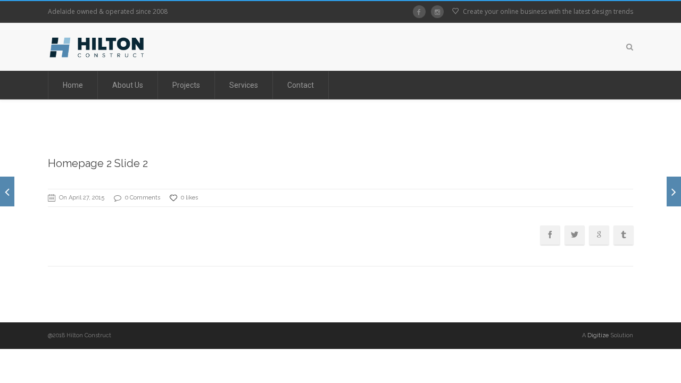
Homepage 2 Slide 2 (98, 163)
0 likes (189, 197)
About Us (127, 85)
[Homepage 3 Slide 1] (674, 191)
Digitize (598, 335)
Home (73, 85)
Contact (300, 85)
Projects (186, 85)
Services (243, 85)
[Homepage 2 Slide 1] (7, 191)
